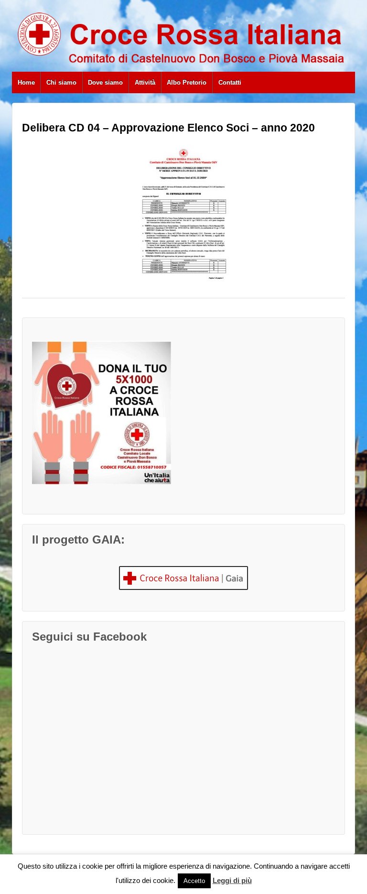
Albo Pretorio (186, 82)
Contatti (229, 82)
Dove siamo (105, 82)
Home (26, 82)
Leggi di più (232, 880)
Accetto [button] (194, 880)
